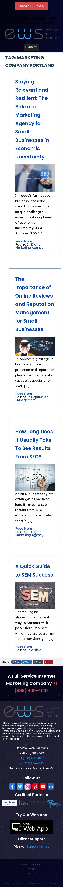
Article (36, 650)
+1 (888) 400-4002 (31, 758)
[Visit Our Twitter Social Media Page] (20, 786)
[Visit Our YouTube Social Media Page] (43, 786)
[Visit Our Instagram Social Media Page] (27, 786)
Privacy (31, 868)
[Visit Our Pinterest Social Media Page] (35, 786)
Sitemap (31, 873)
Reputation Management (31, 398)
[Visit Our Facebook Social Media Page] (12, 786)
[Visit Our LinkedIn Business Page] (51, 786)
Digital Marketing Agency (29, 246)
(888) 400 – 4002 (31, 6)
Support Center (37, 846)
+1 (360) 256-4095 (32, 763)
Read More (23, 241)
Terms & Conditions (31, 864)
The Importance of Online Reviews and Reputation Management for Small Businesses (34, 304)
